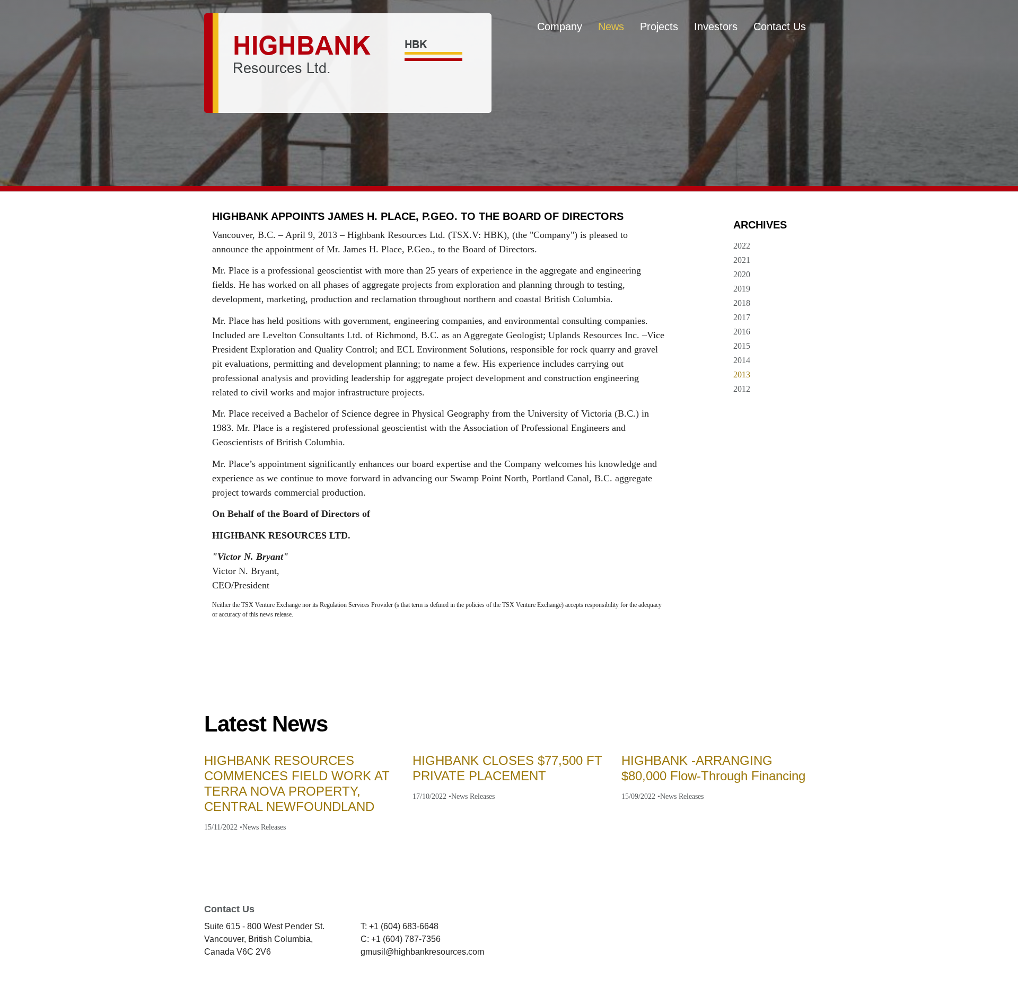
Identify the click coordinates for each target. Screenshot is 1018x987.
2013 (741, 374)
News (611, 26)
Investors (716, 26)
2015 (741, 345)
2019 (741, 288)
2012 (741, 388)
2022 (741, 245)
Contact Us (779, 26)
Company (559, 26)
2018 (741, 302)
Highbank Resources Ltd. (348, 63)
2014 (741, 360)
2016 (741, 331)
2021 (741, 260)
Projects (659, 26)
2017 (741, 317)
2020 (741, 274)
